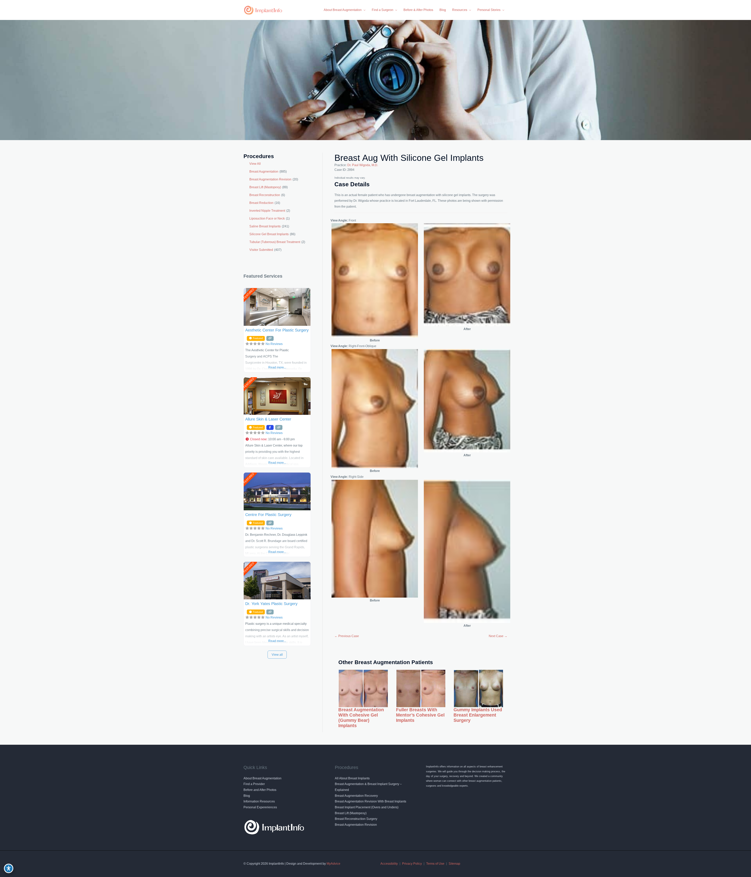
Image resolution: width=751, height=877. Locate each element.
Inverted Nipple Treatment (267, 210)
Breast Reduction (261, 202)
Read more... (277, 367)
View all (277, 654)
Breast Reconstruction (264, 195)
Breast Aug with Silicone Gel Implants (409, 158)
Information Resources (259, 801)
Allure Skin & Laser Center (268, 419)
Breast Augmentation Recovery (356, 795)
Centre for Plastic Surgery (268, 514)
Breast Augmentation (263, 171)
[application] (364, 10)
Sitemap (454, 863)
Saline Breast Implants (265, 226)
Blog (246, 795)
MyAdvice (333, 863)
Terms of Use (435, 863)
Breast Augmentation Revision (270, 179)
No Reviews (274, 344)
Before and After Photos (259, 789)
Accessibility (389, 863)
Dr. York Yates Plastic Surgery (271, 603)
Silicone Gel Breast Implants (269, 234)
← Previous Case (346, 636)
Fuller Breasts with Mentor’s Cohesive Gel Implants (420, 715)
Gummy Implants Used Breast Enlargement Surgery (478, 715)
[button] (277, 439)
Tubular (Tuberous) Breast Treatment (274, 242)
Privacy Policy (412, 863)
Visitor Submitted (261, 249)
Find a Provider (254, 784)
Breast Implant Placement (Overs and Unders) (366, 807)
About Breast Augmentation (262, 778)
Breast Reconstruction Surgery (356, 818)
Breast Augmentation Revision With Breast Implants (370, 801)
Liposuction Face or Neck (267, 218)
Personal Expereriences (260, 807)
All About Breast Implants (352, 778)
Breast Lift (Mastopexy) (265, 187)
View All (255, 163)
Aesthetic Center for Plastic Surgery (277, 330)
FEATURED (248, 294)
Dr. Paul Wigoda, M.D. (362, 165)
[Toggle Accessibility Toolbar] (8, 868)
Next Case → (498, 636)
